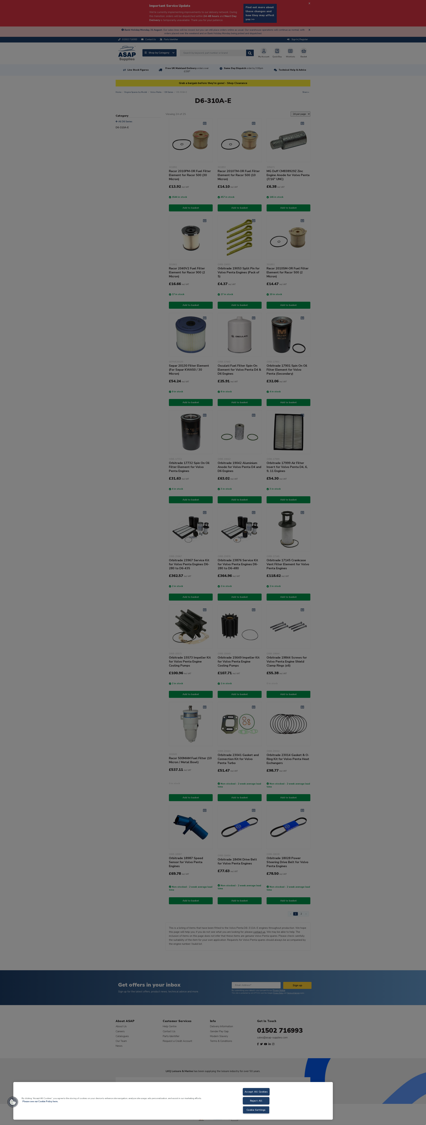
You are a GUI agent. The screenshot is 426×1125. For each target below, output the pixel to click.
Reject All (256, 1100)
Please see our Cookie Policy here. (40, 1101)
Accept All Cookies (256, 1091)
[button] (12, 1102)
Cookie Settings (256, 1110)
